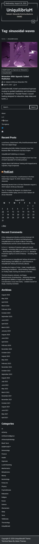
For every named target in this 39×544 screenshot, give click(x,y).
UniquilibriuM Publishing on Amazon (13, 154)
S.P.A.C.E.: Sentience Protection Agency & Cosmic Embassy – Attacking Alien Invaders (19, 254)
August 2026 (6, 295)
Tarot (3, 515)
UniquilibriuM (19, 9)
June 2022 (5, 385)
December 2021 (7, 396)
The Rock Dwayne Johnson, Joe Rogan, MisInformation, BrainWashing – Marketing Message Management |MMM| (18, 277)
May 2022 (5, 389)
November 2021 (7, 399)
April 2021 (5, 417)
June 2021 (5, 410)
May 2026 (5, 298)
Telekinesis (5, 519)
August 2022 (6, 378)
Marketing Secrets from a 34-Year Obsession (16, 184)
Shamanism (5, 508)
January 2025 (6, 331)
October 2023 (6, 352)
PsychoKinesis (6, 490)
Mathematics (6, 468)
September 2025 (7, 316)
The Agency (5, 124)
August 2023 (6, 356)
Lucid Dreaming (7, 465)
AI (2, 429)
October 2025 (6, 313)
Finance (4, 454)
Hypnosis (16, 70)
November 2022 (7, 367)
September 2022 (7, 374)
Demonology (6, 450)
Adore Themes (20, 541)
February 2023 (6, 363)
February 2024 (6, 345)
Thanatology (6, 522)
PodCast (8, 171)
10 (3, 212)
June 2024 (5, 338)
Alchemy (4, 432)
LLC (3, 117)
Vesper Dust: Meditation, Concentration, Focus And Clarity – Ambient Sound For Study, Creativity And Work (19, 282)
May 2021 (5, 414)
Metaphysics (6, 472)
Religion (4, 497)
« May (4, 226)
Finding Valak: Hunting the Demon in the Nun (18, 271)
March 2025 (5, 327)
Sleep (3, 512)
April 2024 (5, 342)
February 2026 (6, 309)
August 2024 (6, 334)
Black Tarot (5, 443)
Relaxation (24, 70)
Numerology (5, 479)
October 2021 (6, 403)
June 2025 (5, 320)
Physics (4, 486)
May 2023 (5, 360)
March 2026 (5, 306)
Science (4, 504)
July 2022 (5, 381)
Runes (4, 501)
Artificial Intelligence (8, 436)
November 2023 (7, 349)
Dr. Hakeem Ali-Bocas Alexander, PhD (15, 82)
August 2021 (6, 407)
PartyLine (5, 483)
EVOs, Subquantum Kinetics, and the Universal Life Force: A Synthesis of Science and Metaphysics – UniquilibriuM (18, 239)
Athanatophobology (8, 439)
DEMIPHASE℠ (6, 70)
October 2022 (6, 371)
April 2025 (5, 324)
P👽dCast (5, 120)
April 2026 (5, 302)
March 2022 (5, 392)
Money (4, 475)
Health (4, 457)
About (4, 113)
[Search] (33, 21)
